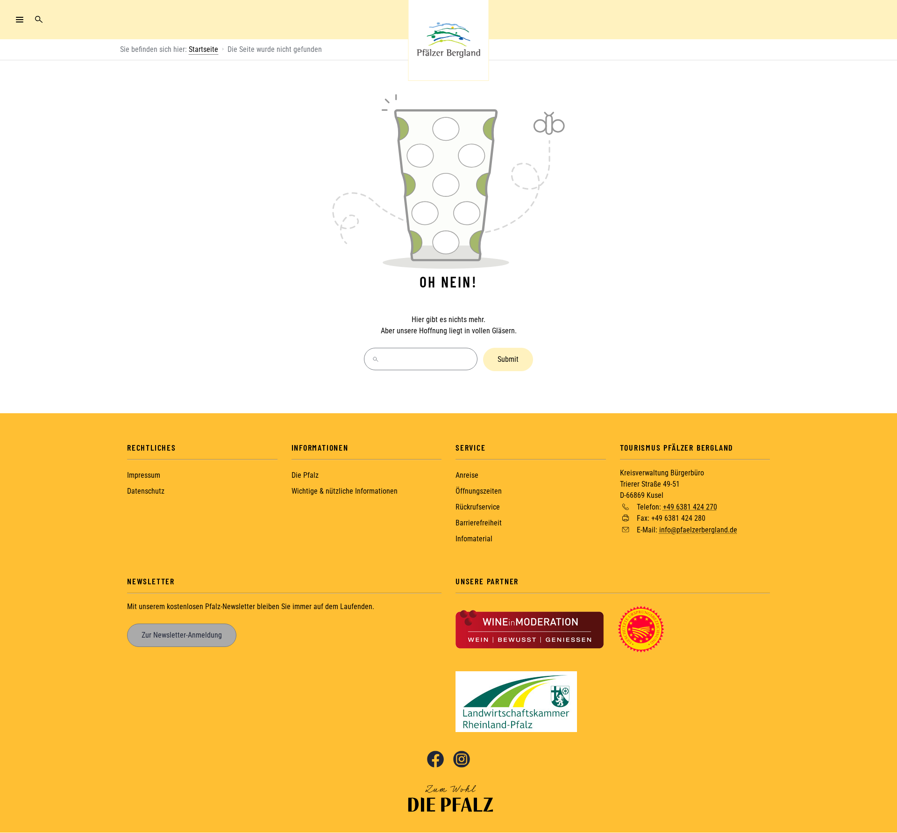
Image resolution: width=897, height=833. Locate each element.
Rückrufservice (478, 507)
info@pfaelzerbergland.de (698, 529)
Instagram (461, 759)
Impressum (143, 475)
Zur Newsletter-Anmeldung (182, 635)
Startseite (203, 49)
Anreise (467, 475)
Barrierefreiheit (479, 522)
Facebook (435, 759)
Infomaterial (474, 538)
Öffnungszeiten (479, 491)
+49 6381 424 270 (690, 506)
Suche (38, 19)
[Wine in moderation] (530, 628)
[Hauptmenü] (19, 19)
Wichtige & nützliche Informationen (345, 491)
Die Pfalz (305, 475)
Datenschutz (145, 491)
